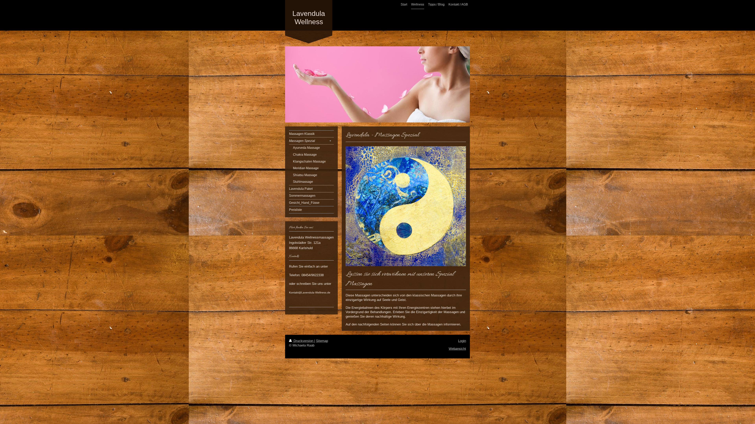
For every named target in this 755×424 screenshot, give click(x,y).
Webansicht (457, 349)
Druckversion (303, 341)
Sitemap (322, 341)
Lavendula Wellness (308, 17)
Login (462, 341)
